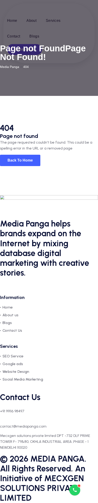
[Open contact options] (74, 490)
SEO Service (13, 356)
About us (11, 315)
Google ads (13, 364)
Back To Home (20, 160)
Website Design (16, 371)
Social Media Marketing (23, 379)
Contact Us (12, 330)
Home (8, 307)
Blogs (7, 323)
